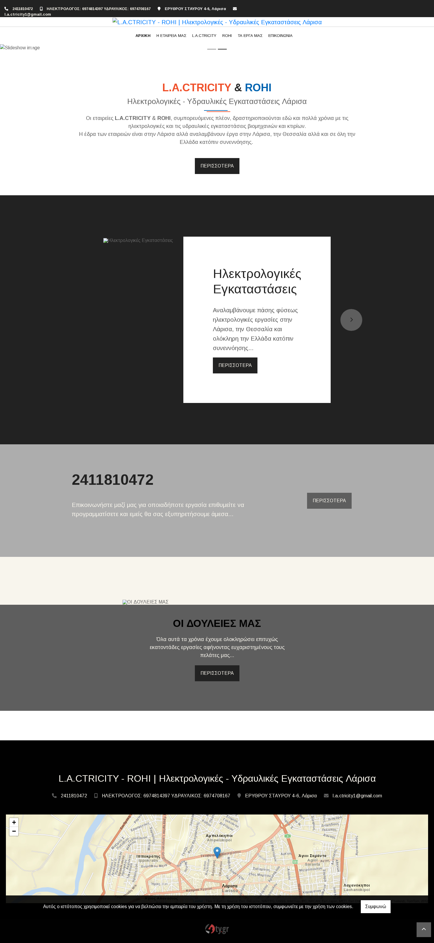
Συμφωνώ (375, 906)
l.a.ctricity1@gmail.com (27, 14)
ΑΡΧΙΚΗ (143, 35)
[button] (32, 47)
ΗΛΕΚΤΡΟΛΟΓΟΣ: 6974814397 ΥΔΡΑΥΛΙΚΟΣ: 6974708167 (99, 8)
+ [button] (14, 822)
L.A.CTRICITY (204, 35)
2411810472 (22, 8)
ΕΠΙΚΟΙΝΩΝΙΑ (280, 35)
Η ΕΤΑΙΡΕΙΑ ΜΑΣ (171, 35)
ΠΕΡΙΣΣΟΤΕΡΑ (217, 165)
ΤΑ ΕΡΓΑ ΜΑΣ (250, 35)
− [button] (14, 831)
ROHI (227, 35)
